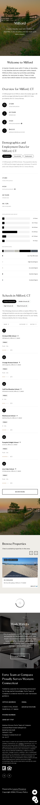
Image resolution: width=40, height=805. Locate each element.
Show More (20, 492)
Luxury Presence (19, 789)
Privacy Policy (22, 792)
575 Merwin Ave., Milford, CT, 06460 (11, 471)
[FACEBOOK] (9, 776)
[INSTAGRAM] (4, 776)
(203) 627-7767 (8, 719)
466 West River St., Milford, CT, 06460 (12, 418)
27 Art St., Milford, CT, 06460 (9, 444)
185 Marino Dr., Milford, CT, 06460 (11, 338)
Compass (21, 743)
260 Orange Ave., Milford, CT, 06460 (11, 364)
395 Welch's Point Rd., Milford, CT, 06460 (13, 391)
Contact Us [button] (20, 656)
